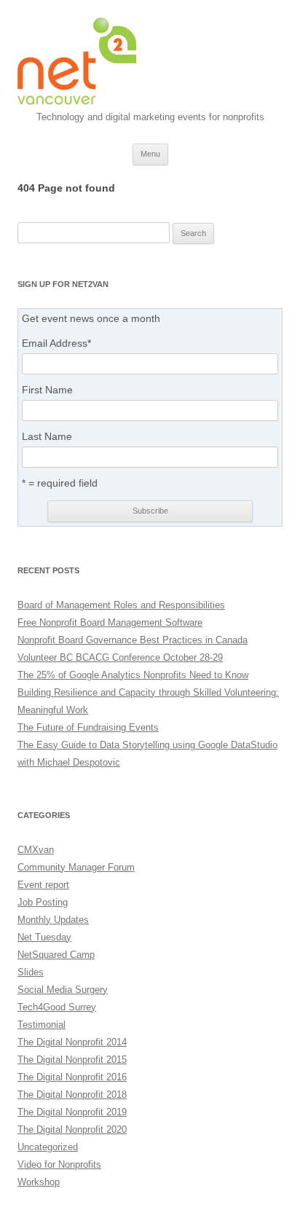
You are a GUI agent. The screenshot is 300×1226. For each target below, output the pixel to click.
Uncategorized (47, 1146)
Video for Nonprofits (59, 1164)
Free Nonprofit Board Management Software (109, 622)
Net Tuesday (44, 937)
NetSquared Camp (56, 954)
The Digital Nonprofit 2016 (72, 1077)
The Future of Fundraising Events (88, 727)
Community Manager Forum (76, 867)
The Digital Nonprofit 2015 (72, 1059)
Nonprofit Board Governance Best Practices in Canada (132, 639)
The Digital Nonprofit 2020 (72, 1129)
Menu (150, 153)
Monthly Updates (53, 919)
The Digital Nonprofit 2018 (72, 1094)
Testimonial (41, 1024)
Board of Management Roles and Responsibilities (121, 605)
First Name (47, 390)
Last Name (47, 436)
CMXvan (35, 849)
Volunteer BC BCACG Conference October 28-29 (120, 657)
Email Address (56, 343)
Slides (30, 972)
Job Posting (42, 902)
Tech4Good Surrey (56, 1007)
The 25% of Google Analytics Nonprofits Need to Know (132, 674)
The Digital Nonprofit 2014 (72, 1042)
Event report (43, 884)
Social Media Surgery (62, 989)
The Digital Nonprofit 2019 (72, 1112)
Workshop (38, 1181)
